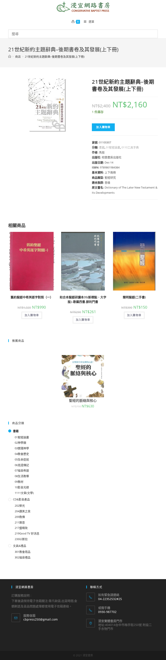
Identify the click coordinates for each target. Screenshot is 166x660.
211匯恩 (20, 522)
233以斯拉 (21, 539)
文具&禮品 (19, 546)
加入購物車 (103, 127)
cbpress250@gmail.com (40, 619)
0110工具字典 (130, 147)
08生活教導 (22, 476)
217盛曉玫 (21, 528)
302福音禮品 (22, 557)
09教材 (19, 482)
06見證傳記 (22, 465)
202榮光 (20, 506)
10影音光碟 (22, 487)
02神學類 (20, 443)
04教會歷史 (22, 454)
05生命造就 (22, 459)
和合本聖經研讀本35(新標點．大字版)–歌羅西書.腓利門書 (83, 299)
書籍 (102, 147)
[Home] (9, 56)
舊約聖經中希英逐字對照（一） (32, 297)
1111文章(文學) (24, 493)
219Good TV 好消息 (27, 533)
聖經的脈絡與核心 (83, 400)
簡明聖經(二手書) (134, 297)
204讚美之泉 (22, 511)
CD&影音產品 (21, 499)
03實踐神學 (22, 448)
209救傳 (20, 517)
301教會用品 (22, 552)
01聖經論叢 (113, 147)
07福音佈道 (22, 470)
